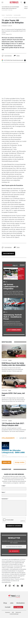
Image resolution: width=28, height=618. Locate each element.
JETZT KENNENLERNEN (14, 330)
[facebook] (5, 585)
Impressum (7, 612)
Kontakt (7, 607)
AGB (13, 612)
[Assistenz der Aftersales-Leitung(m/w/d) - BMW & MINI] (5, 445)
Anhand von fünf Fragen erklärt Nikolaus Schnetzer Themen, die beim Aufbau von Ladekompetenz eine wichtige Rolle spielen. (13, 293)
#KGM (9, 360)
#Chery (10, 420)
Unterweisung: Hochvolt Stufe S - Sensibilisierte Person (12, 317)
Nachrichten (9, 15)
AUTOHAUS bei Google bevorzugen (13, 60)
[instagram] (9, 585)
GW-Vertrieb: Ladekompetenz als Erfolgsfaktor (10, 287)
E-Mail (3, 485)
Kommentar (5, 498)
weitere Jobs (6, 462)
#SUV (9, 390)
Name (3, 492)
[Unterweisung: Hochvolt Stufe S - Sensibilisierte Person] (14, 304)
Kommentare (8, 55)
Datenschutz (18, 612)
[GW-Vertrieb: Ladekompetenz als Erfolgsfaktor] (14, 274)
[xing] (14, 585)
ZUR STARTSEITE (8, 253)
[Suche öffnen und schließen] (21, 2)
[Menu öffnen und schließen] (3, 2)
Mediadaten (20, 603)
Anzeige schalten (19, 462)
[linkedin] (18, 585)
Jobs (11, 603)
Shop (5, 603)
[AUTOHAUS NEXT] (10, 265)
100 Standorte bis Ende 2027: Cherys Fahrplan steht (13, 424)
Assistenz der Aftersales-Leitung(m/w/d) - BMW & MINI (13, 451)
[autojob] (23, 438)
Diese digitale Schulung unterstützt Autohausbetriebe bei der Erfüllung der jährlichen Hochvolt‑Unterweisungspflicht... (13, 323)
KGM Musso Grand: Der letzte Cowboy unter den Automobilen (13, 364)
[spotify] (22, 585)
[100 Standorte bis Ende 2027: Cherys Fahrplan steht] (14, 412)
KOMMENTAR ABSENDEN (14, 526)
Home (3, 15)
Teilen (18, 55)
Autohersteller (17, 15)
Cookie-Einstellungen (14, 614)
